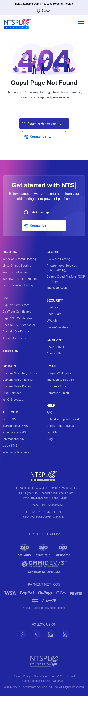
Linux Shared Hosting (17, 265)
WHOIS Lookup (13, 399)
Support (46, 10)
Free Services (12, 393)
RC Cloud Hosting (58, 259)
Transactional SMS (15, 425)
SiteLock (52, 307)
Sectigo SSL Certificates (19, 324)
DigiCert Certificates (16, 305)
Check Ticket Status (60, 425)
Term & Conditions (61, 676)
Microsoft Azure (57, 287)
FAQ (50, 412)
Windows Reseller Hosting (20, 278)
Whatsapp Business (16, 452)
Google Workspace (59, 373)
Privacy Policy (22, 676)
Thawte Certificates (16, 338)
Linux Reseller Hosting (18, 285)
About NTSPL (56, 346)
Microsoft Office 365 (60, 379)
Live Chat (53, 432)
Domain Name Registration (20, 373)
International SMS (15, 439)
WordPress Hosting (15, 272)
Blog (50, 439)
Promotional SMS (14, 432)
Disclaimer (40, 676)
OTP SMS (9, 419)
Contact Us (54, 353)
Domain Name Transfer (18, 379)
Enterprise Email (58, 393)
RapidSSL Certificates (17, 318)
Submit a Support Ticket (63, 419)
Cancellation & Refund (36, 681)
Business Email (57, 386)
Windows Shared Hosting (19, 259)
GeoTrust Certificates (17, 311)
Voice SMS (10, 445)
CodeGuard (54, 314)
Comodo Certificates (16, 331)
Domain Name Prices (17, 386)
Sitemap (58, 681)
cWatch (52, 320)
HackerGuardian (57, 327)
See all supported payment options (44, 607)
